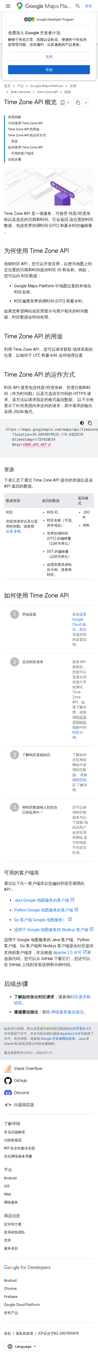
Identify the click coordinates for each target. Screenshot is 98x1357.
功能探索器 (13, 1140)
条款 (7, 1333)
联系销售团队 (14, 1232)
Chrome (10, 1289)
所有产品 (11, 1313)
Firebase (11, 1297)
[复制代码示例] (90, 423)
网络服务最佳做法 (67, 1012)
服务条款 (11, 1248)
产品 (20, 86)
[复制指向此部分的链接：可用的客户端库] (44, 873)
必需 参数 (13, 531)
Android (10, 1178)
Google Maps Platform (46, 86)
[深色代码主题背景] (82, 423)
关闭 (49, 57)
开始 (49, 69)
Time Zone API (47, 92)
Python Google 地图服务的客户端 (43, 910)
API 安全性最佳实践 (19, 1148)
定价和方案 (13, 1224)
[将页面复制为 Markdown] (78, 102)
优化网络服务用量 (18, 1156)
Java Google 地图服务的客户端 (41, 900)
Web (7, 1194)
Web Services (20, 92)
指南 (67, 92)
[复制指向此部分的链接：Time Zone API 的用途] (68, 337)
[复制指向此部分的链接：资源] (19, 470)
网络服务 (11, 1202)
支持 (7, 1240)
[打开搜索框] (78, 6)
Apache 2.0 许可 (67, 952)
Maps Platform (58, 6)
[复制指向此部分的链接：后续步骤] (33, 984)
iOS (7, 1186)
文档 (73, 86)
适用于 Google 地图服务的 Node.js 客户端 (51, 929)
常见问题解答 (14, 1132)
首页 (7, 86)
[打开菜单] (8, 6)
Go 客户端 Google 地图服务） (40, 919)
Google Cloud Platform (22, 1305)
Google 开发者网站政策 (58, 1039)
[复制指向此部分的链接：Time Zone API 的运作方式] (80, 375)
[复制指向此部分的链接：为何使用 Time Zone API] (74, 251)
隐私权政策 (24, 1333)
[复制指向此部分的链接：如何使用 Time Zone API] (74, 596)
